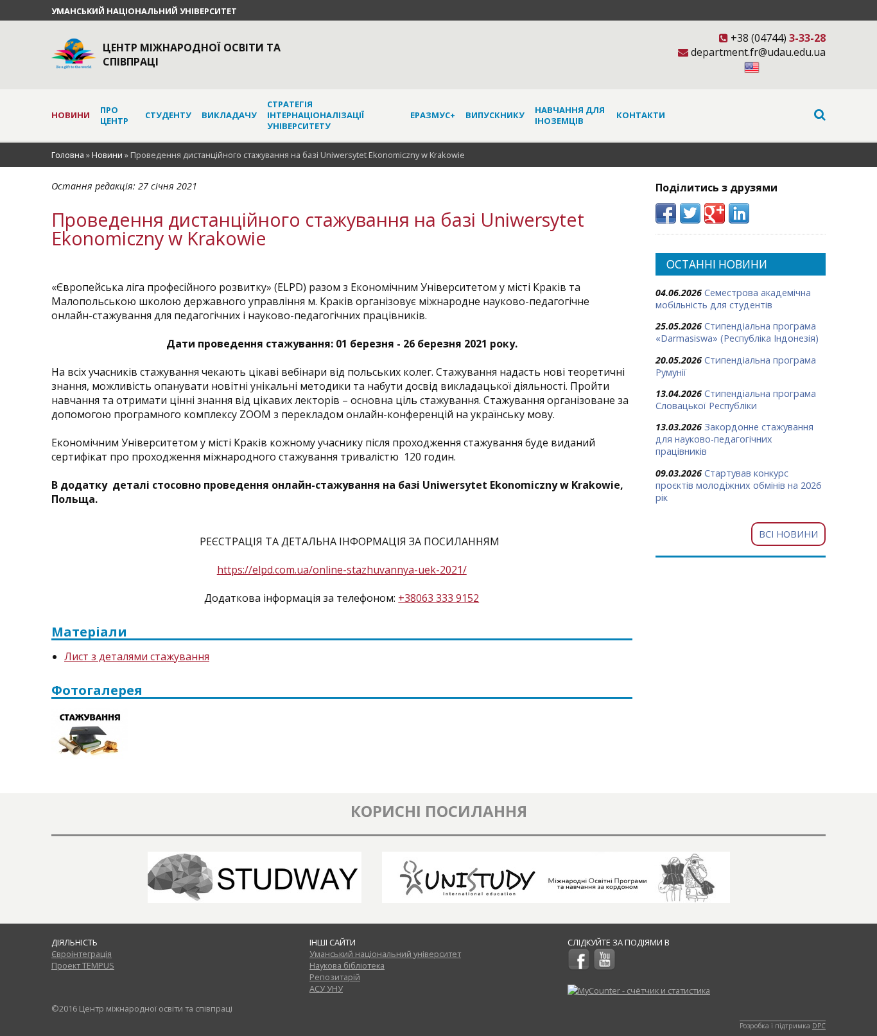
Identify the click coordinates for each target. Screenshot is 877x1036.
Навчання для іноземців (570, 115)
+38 (407, 598)
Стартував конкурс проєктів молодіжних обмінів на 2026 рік (738, 485)
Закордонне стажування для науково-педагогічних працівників (734, 439)
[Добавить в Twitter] (690, 213)
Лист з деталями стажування (136, 656)
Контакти (640, 115)
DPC (819, 1025)
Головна (67, 155)
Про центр (114, 115)
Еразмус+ (432, 115)
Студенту (168, 115)
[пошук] (745, 115)
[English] (752, 69)
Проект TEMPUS (82, 965)
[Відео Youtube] (604, 967)
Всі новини (788, 534)
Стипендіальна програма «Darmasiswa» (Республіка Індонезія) (737, 332)
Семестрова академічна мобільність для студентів (733, 298)
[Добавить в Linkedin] (739, 213)
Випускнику (495, 115)
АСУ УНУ (326, 988)
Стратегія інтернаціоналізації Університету (315, 115)
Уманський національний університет (144, 11)
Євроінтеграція (81, 954)
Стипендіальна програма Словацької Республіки (736, 399)
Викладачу (229, 115)
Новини (70, 115)
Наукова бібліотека (347, 965)
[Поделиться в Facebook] (666, 213)
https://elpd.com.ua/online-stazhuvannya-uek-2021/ (342, 570)
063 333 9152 (447, 598)
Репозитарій (334, 977)
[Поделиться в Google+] (714, 213)
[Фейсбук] (579, 967)
